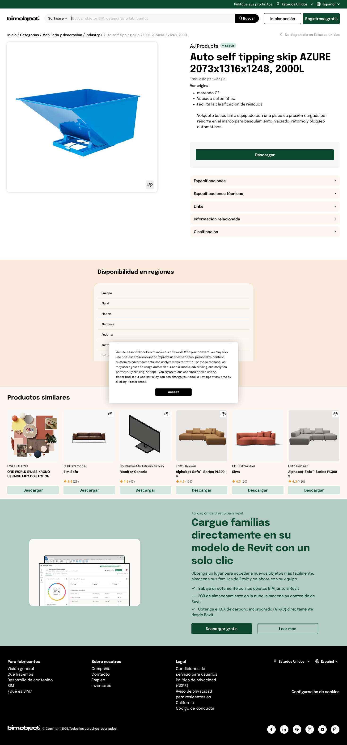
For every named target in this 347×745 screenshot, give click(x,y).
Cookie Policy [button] (149, 376)
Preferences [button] (137, 381)
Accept (173, 391)
